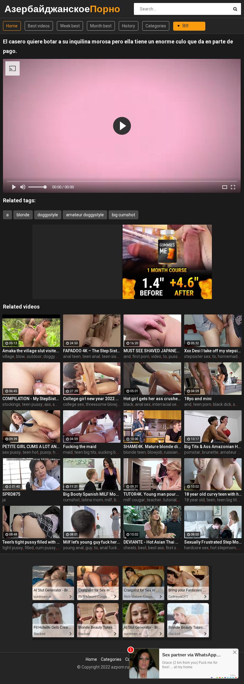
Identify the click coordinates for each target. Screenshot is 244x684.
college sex (73, 404)
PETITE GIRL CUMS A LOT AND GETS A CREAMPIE (31, 446)
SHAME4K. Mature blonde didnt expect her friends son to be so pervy (152, 446)
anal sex (143, 404)
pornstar (192, 452)
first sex (173, 547)
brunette (210, 452)
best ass (156, 547)
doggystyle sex (57, 356)
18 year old (194, 499)
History (128, 26)
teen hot (30, 452)
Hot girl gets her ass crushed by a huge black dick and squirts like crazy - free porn (152, 398)
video (156, 356)
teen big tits (85, 452)
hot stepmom (223, 547)
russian (171, 452)
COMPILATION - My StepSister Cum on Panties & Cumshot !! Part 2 (31, 398)
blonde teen (134, 452)
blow (20, 356)
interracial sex (165, 404)
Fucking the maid (79, 446)
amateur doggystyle (85, 214)
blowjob (155, 452)
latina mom (92, 499)
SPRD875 (11, 494)
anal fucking (111, 547)
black (128, 404)
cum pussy (45, 547)
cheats (129, 547)
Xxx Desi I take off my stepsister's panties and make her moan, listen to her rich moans (213, 350)
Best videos (39, 26)
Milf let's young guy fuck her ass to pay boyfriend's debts (92, 542)
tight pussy (12, 547)
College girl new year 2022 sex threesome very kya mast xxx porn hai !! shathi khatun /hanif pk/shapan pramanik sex (92, 398)
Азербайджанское (20, 9)
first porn (140, 356)
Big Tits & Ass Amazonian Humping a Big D (213, 446)
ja (4, 499)
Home (12, 26)
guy (88, 547)
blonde (23, 214)
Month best (101, 26)
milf (108, 499)
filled (29, 547)
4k (180, 499)
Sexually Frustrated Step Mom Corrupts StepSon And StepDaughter (213, 542)
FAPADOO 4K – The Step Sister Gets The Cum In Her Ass (92, 350)
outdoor (34, 356)
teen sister (112, 356)
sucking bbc (109, 452)
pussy (45, 452)
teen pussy (32, 404)
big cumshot (123, 214)
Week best (70, 26)
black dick (222, 404)
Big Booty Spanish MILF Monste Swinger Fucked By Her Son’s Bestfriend (92, 494)
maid (68, 452)
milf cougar (134, 499)
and (127, 356)
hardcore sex (196, 547)
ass (47, 404)
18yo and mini (198, 398)
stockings (11, 404)
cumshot (71, 499)
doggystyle (47, 214)
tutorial (169, 499)
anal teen (72, 356)
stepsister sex (197, 356)
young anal (73, 547)
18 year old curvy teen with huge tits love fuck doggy (213, 494)
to (165, 356)
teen (211, 499)
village (8, 356)
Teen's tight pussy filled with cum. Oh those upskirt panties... (31, 542)
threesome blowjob (104, 404)
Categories (156, 26)
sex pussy (11, 452)
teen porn (202, 404)
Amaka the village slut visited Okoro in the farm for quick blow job (31, 350)
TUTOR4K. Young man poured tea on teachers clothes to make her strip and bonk (152, 494)
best (142, 547)
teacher (154, 499)
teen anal (91, 356)
